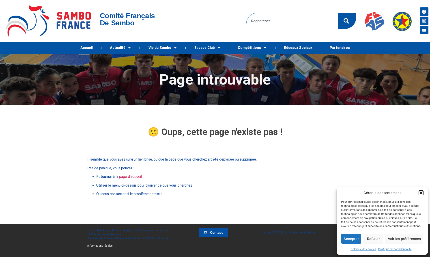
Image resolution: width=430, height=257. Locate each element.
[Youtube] (424, 30)
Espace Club (204, 48)
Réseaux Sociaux (298, 48)
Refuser (373, 239)
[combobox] (292, 21)
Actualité (117, 48)
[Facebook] (424, 11)
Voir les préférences (404, 239)
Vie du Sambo (159, 48)
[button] (421, 193)
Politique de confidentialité (395, 249)
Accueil (86, 48)
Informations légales (100, 245)
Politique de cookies (363, 249)
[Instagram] (424, 21)
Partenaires (340, 48)
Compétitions (249, 48)
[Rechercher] (347, 21)
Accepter (351, 239)
